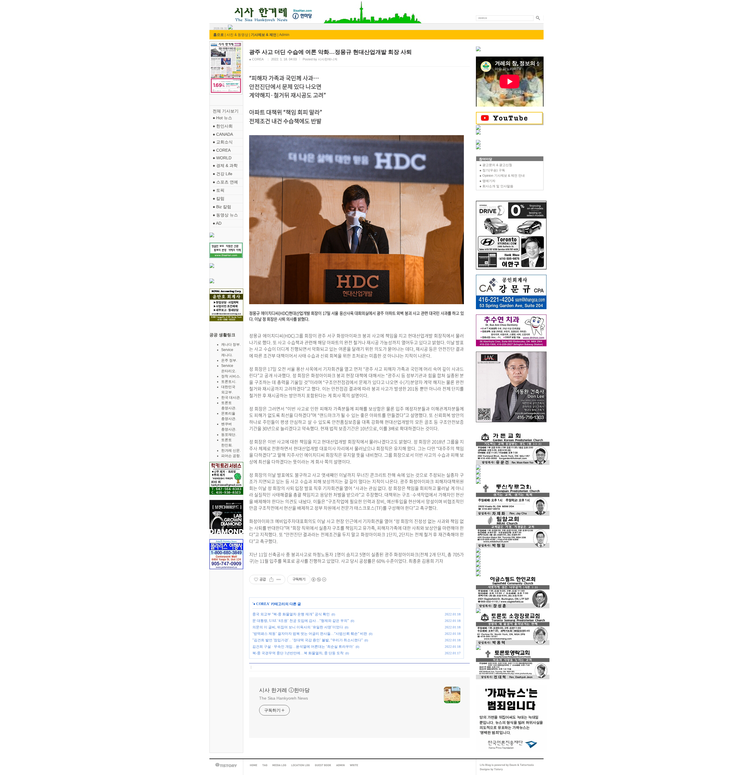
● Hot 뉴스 (222, 117)
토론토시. (228, 382)
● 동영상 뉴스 (225, 215)
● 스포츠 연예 (225, 182)
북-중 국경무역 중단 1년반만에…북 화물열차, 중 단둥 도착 (298, 653)
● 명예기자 (487, 181)
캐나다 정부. (231, 344)
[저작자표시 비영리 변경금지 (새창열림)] (318, 579)
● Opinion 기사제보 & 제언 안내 (502, 175)
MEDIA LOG (279, 765)
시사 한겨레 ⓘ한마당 (220, 8)
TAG (264, 765)
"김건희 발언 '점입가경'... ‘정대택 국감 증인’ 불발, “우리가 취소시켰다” (307, 640)
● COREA (222, 150)
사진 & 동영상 (237, 35)
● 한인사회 (223, 126)
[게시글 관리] (278, 579)
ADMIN (340, 765)
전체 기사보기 (226, 111)
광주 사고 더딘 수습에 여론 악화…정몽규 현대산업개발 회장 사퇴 (330, 52)
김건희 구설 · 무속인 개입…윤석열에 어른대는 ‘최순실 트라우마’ (303, 647)
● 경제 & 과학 (225, 165)
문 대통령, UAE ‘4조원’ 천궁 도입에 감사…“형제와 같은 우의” (300, 621)
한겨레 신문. (231, 450)
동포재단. (228, 435)
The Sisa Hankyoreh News (283, 698)
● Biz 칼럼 (222, 206)
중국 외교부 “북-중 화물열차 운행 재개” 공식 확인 (291, 614)
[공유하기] (271, 579)
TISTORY (226, 765)
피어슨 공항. (231, 456)
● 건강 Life (222, 173)
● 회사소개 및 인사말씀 (496, 186)
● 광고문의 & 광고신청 (495, 165)
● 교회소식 (223, 142)
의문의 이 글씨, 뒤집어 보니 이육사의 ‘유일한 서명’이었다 (297, 627)
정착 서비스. (231, 376)
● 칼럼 (218, 198)
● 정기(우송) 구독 (492, 170)
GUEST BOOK (323, 765)
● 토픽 (218, 190)
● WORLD (222, 157)
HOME (253, 765)
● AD (217, 223)
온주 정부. (229, 360)
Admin (284, 35)
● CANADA (223, 134)
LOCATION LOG (300, 765)
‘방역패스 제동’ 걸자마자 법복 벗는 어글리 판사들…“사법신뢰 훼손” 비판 (309, 634)
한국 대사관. (231, 397)
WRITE (354, 765)
